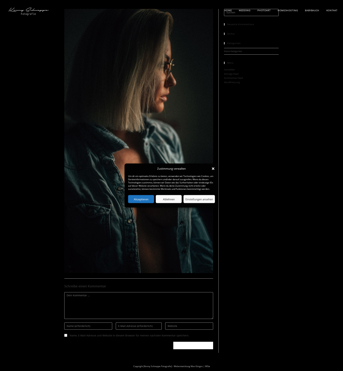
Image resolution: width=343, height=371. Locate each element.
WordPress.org (232, 82)
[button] (213, 168)
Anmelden (229, 69)
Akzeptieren (141, 199)
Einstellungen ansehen (199, 199)
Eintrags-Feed (231, 73)
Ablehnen (169, 199)
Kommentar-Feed (233, 78)
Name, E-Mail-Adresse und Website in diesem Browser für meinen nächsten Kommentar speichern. (129, 335)
